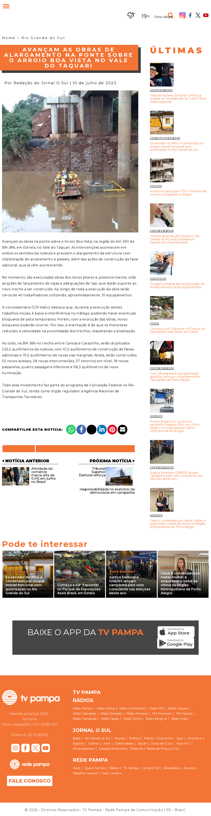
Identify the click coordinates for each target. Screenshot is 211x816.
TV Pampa (130, 768)
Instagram (182, 15)
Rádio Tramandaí (85, 719)
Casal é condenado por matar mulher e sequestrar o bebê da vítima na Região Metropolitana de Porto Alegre (178, 524)
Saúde (142, 743)
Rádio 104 (156, 708)
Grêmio (93, 743)
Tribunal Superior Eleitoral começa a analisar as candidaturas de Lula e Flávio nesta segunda (178, 98)
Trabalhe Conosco (85, 773)
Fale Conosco (29, 781)
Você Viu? (183, 743)
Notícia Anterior (27, 460)
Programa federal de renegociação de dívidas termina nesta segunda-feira (177, 285)
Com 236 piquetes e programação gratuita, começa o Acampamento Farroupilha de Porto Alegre (175, 377)
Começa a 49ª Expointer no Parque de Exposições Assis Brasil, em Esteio (177, 330)
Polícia (148, 738)
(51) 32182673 (37, 735)
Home (8, 38)
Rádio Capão (110, 719)
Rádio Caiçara (177, 708)
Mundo (119, 738)
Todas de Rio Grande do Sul (85, 448)
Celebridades (124, 743)
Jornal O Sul (151, 768)
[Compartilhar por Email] (122, 429)
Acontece (195, 738)
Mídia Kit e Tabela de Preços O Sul (154, 749)
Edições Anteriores (112, 749)
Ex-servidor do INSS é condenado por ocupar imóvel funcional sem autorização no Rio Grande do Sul (177, 146)
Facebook (190, 15)
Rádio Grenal (106, 708)
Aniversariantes (84, 749)
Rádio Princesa (137, 713)
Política (134, 738)
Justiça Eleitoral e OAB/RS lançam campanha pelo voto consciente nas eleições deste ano (176, 476)
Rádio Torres (132, 719)
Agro (179, 738)
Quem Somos (95, 768)
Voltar (20, 448)
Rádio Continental (132, 708)
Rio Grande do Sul (43, 38)
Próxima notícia (110, 460)
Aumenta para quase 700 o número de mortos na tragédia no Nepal (178, 193)
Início (76, 768)
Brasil (76, 738)
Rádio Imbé (179, 719)
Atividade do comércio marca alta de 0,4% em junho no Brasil (43, 475)
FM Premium (162, 713)
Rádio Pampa (82, 708)
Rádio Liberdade (84, 713)
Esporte (78, 743)
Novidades (171, 768)
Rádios (114, 768)
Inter (106, 743)
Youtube (206, 15)
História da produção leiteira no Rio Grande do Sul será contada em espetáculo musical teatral (175, 239)
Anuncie (189, 768)
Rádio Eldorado (111, 713)
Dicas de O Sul (161, 743)
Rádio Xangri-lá (156, 719)
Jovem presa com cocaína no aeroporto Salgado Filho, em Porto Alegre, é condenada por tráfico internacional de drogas (175, 426)
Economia (164, 738)
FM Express (184, 713)
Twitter (198, 15)
